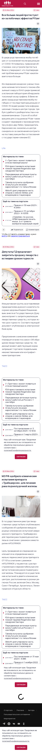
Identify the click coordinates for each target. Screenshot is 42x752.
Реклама (20, 710)
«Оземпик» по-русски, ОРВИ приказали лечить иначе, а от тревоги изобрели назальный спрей (21, 220)
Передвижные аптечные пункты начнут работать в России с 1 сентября (21, 176)
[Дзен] (9, 723)
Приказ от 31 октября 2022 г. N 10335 (20, 212)
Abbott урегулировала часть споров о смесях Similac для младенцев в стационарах (19, 192)
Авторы (31, 710)
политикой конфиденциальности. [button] (16, 741)
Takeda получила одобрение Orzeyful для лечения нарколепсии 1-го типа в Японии (20, 184)
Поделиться (18, 230)
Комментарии (34, 230)
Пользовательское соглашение (17, 714)
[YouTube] (18, 723)
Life (3, 148)
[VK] (14, 723)
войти (4, 236)
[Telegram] (4, 723)
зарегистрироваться (20, 236)
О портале (8, 710)
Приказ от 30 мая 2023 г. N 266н (21, 206)
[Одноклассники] (23, 723)
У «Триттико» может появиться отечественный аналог (20, 161)
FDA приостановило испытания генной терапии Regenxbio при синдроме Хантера (20, 168)
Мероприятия (9, 718)
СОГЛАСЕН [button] (21, 747)
